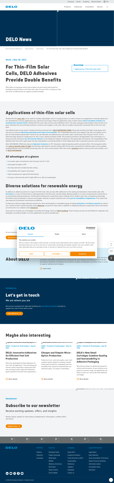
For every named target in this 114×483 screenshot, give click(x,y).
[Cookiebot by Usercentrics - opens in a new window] (87, 228)
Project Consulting (54, 455)
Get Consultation (14, 238)
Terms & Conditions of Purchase (98, 458)
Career (78, 2)
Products (67, 7)
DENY (31, 254)
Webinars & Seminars (55, 464)
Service (100, 7)
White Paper (52, 458)
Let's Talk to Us (13, 313)
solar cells (20, 119)
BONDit (51, 461)
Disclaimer (92, 470)
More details (13, 379)
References (71, 464)
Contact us (71, 473)
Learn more (47, 268)
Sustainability (72, 461)
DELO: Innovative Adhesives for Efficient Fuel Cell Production (21, 355)
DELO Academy (62, 211)
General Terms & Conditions (97, 461)
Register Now (12, 426)
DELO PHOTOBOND (15, 150)
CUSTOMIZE (56, 254)
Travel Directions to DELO (75, 458)
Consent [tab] (30, 234)
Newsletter (71, 470)
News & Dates (96, 2)
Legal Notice (92, 452)
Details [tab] (57, 234)
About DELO (71, 452)
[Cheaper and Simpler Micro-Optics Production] (57, 343)
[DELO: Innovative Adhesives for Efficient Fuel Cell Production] (21, 343)
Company (71, 2)
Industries (78, 7)
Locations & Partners (74, 455)
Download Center (54, 452)
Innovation (89, 7)
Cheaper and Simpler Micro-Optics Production (56, 354)
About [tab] (84, 234)
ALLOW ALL (82, 254)
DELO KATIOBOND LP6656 (62, 130)
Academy (86, 2)
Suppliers (70, 467)
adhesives (40, 206)
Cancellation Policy (94, 467)
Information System (95, 464)
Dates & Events (53, 470)
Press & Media (53, 473)
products (75, 148)
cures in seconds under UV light (20, 146)
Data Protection (93, 455)
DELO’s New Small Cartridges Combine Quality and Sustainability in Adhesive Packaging (92, 357)
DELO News (52, 467)
